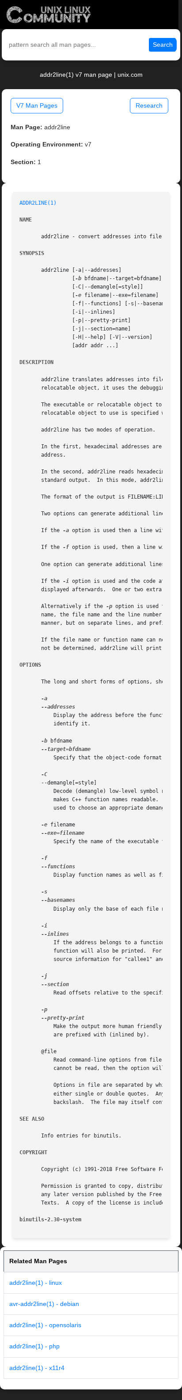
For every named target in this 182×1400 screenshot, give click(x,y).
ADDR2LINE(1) (38, 203)
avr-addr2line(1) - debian (44, 1303)
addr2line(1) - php (34, 1346)
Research (149, 105)
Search (163, 44)
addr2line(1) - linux (35, 1282)
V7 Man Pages (36, 105)
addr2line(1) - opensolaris (45, 1325)
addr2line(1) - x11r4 (36, 1367)
